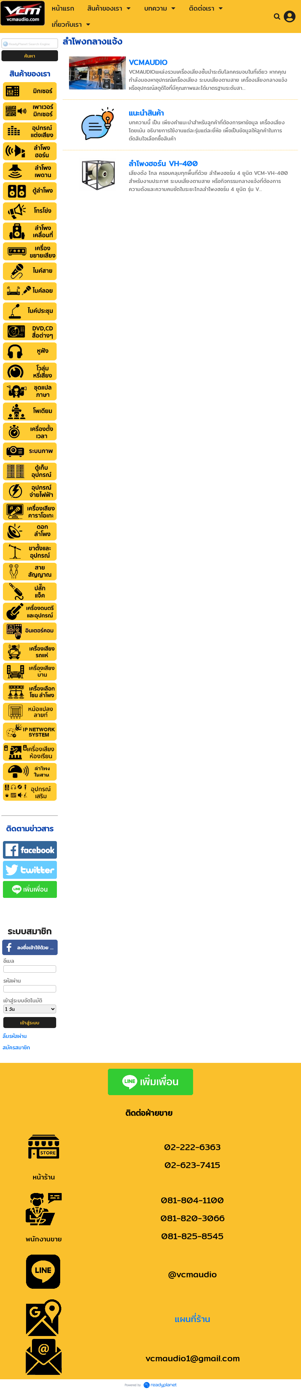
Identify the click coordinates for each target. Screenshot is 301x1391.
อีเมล (8, 961)
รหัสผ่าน (12, 981)
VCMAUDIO (148, 62)
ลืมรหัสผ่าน (15, 1036)
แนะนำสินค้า (146, 112)
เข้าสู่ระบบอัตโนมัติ (22, 1001)
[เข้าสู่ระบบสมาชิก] (289, 16)
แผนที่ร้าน (192, 1319)
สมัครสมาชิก (16, 1047)
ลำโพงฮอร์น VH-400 (163, 163)
